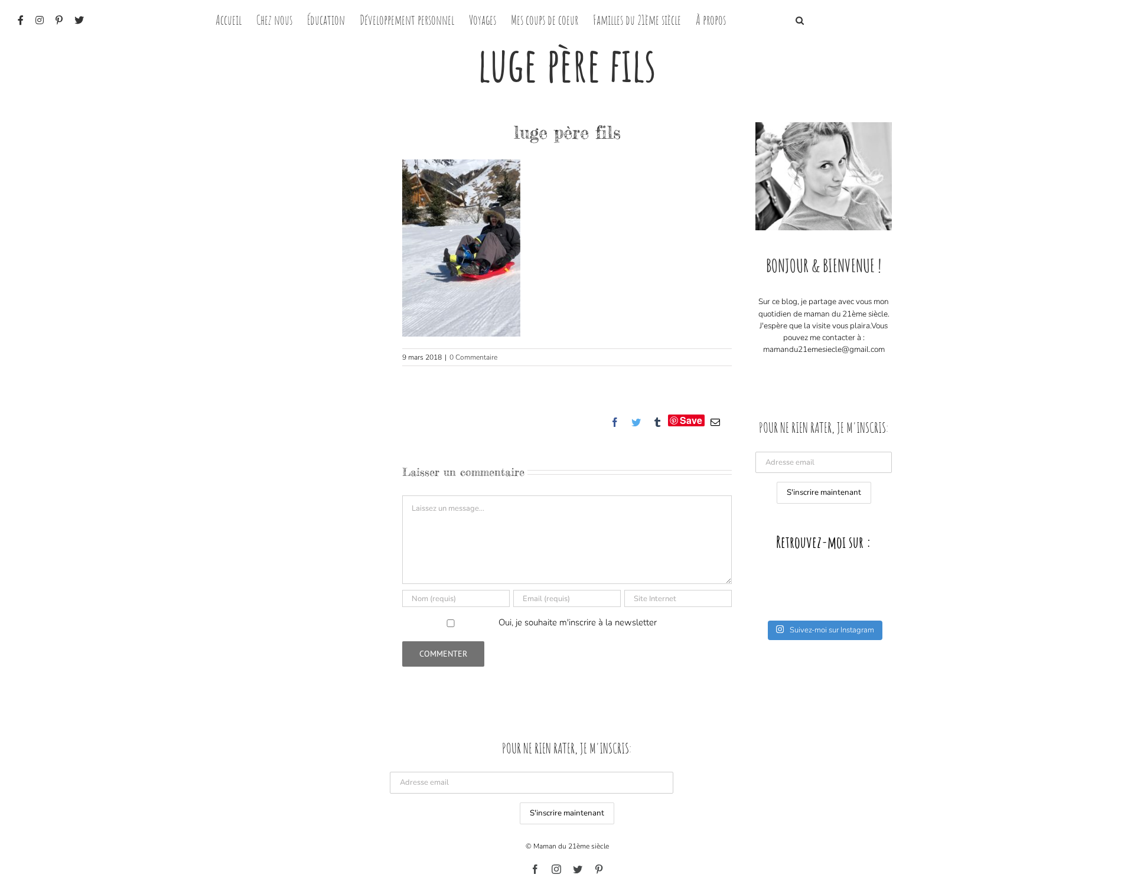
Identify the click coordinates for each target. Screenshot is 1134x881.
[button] (800, 19)
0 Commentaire (473, 357)
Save (691, 420)
